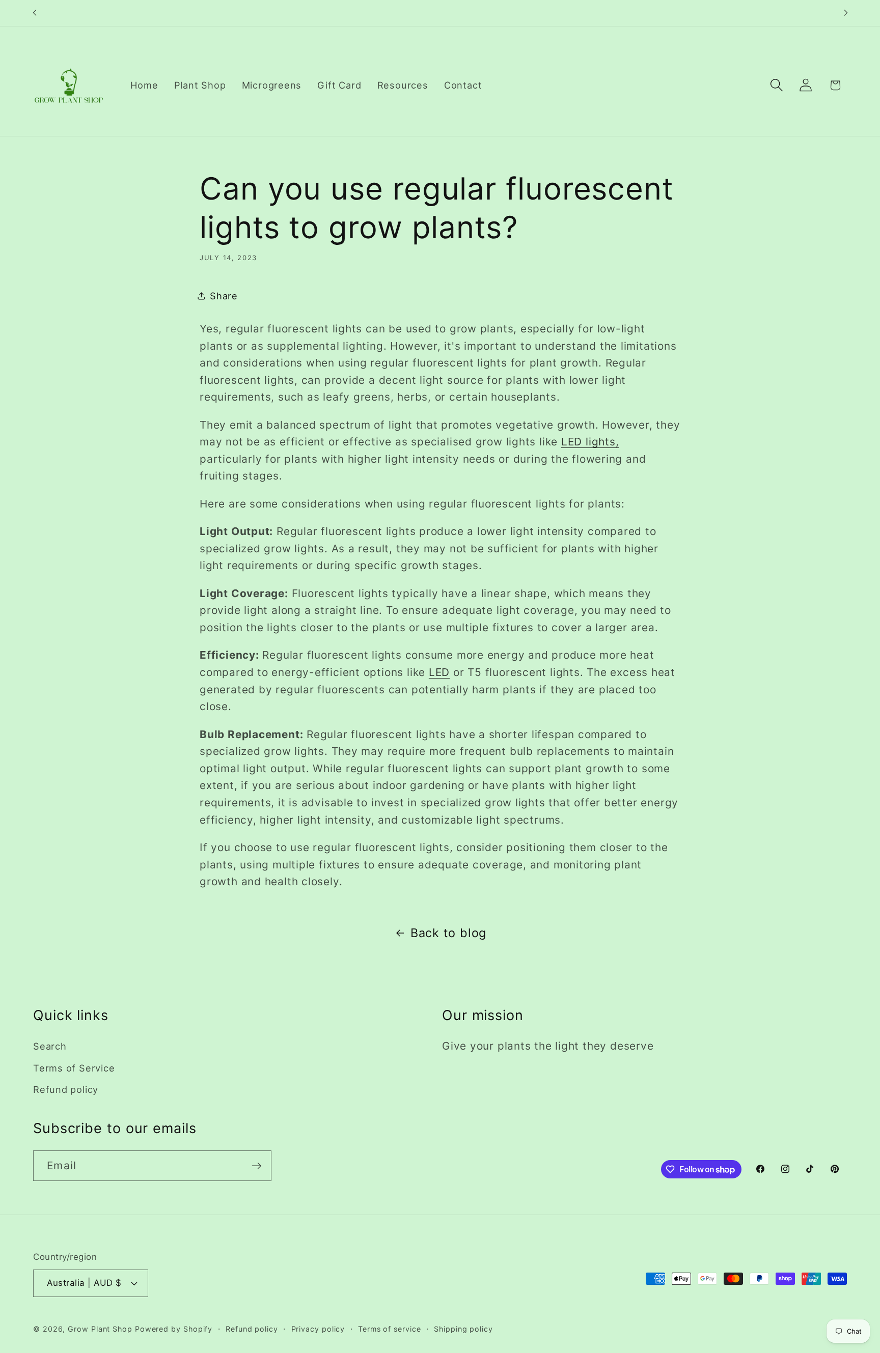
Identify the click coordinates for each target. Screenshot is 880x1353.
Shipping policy (463, 1328)
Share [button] (224, 295)
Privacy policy (318, 1328)
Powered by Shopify (173, 1328)
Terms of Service (74, 1067)
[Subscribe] (256, 1165)
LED (439, 672)
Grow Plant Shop (100, 1328)
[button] (776, 85)
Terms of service (389, 1328)
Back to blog (448, 932)
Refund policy (65, 1088)
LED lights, (590, 442)
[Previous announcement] (34, 13)
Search (50, 1046)
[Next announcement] (846, 13)
